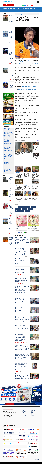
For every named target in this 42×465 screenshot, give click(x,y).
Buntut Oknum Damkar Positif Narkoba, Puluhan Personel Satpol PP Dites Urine (22, 261)
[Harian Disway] (21, 429)
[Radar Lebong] (21, 453)
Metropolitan (12, 8)
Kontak (23, 410)
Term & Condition (25, 414)
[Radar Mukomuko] (33, 449)
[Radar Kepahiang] (9, 449)
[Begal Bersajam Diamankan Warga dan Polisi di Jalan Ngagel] (5, 193)
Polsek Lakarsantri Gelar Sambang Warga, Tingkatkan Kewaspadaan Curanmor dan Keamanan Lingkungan (22, 338)
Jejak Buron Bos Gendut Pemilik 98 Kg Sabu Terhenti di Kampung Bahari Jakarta (22, 300)
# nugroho (33, 207)
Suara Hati (18, 8)
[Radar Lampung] (9, 439)
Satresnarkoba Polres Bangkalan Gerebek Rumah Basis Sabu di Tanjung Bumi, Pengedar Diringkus (22, 366)
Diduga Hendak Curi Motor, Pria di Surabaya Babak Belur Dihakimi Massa (21, 279)
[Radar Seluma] (33, 453)
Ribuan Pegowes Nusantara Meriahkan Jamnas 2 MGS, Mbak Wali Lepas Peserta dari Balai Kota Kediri (8, 170)
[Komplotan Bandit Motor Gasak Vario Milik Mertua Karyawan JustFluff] (5, 179)
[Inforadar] (33, 436)
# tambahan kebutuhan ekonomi (24, 207)
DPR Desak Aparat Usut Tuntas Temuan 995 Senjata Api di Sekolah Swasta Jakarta (21, 328)
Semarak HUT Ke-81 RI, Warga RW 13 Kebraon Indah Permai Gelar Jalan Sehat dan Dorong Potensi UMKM (8, 153)
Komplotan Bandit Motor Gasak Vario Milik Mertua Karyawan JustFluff (11, 181)
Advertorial (23, 422)
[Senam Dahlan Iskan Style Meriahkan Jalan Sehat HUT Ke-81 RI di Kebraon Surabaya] (5, 206)
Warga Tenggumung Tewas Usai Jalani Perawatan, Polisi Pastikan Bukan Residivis (22, 270)
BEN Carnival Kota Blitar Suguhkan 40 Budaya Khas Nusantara (11, 86)
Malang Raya (24, 420)
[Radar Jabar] (33, 446)
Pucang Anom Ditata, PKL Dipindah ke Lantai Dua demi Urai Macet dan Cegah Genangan (11, 72)
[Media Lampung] (9, 432)
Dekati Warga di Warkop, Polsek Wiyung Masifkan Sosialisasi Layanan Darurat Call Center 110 (22, 356)
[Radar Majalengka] (21, 443)
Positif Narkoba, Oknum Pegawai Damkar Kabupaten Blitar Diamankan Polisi (21, 309)
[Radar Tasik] (33, 429)
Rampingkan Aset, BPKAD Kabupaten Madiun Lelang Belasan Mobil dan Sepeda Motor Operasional (7, 161)
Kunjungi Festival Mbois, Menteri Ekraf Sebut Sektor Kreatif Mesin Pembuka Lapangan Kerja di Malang (11, 55)
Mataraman (27, 8)
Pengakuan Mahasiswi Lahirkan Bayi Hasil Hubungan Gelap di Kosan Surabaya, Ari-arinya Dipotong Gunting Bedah (11, 244)
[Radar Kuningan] (9, 443)
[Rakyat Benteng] (9, 456)
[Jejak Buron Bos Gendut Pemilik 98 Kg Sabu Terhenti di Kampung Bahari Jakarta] (34, 301)
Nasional (22, 8)
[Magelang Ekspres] (33, 439)
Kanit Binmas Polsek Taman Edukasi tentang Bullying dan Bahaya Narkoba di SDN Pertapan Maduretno (22, 241)
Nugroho (29, 60)
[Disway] (9, 429)
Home (17, 14)
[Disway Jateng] (21, 439)
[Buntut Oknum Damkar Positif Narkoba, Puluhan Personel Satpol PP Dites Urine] (34, 261)
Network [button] (8, 4)
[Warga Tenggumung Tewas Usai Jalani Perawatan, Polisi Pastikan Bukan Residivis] (34, 270)
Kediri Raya (33, 415)
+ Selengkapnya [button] (36, 459)
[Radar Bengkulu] (9, 453)
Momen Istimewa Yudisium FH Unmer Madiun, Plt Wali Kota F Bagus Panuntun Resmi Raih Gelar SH (8, 131)
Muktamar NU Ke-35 (6, 8)
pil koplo (21, 62)
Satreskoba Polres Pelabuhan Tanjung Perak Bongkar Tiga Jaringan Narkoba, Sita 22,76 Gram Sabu (22, 377)
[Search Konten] (38, 2)
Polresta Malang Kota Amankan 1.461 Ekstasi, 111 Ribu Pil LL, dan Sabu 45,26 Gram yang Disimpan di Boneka (22, 251)
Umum (23, 421)
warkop (36, 63)
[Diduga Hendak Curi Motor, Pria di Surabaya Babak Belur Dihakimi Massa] (34, 279)
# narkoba (27, 210)
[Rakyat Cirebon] (33, 432)
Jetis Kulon (20, 65)
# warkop (24, 208)
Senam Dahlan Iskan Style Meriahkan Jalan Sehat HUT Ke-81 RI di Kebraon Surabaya (11, 208)
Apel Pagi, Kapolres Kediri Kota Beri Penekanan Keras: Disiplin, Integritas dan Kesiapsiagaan (22, 319)
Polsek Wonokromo (23, 63)
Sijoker (31, 8)
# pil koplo (30, 208)
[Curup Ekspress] (21, 449)
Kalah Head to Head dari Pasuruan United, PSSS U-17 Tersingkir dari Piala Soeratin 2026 (11, 21)
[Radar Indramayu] (21, 432)
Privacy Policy (24, 411)
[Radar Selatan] (21, 456)
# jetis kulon (18, 208)
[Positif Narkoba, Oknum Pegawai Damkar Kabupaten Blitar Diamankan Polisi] (34, 310)
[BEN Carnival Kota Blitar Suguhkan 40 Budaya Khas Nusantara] (5, 85)
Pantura (35, 8)
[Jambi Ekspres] (21, 436)
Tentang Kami (24, 413)
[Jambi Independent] (9, 436)
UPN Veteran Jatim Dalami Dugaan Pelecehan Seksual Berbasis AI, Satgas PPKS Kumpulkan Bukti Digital (11, 225)
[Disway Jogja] (33, 443)
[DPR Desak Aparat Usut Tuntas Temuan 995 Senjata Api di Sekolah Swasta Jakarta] (34, 328)
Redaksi (23, 412)
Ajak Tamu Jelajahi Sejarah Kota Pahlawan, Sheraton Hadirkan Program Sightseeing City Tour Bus (11, 37)
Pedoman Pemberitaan (25, 415)
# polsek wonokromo (19, 210)
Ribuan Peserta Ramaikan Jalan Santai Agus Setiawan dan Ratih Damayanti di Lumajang (8, 146)
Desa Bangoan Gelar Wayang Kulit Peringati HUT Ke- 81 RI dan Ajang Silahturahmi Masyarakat (8, 138)
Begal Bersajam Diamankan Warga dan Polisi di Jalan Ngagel (11, 194)
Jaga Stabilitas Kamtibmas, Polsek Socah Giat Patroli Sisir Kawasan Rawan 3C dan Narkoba (22, 347)
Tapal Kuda (23, 419)
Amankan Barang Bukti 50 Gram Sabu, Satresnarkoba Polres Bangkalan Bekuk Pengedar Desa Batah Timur (22, 290)
